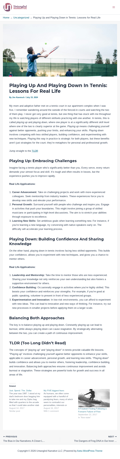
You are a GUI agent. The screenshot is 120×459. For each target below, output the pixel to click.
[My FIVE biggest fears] (61, 400)
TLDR (35, 151)
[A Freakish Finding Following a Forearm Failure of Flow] (94, 398)
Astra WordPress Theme (89, 451)
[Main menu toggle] (113, 7)
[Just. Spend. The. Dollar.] (26, 400)
